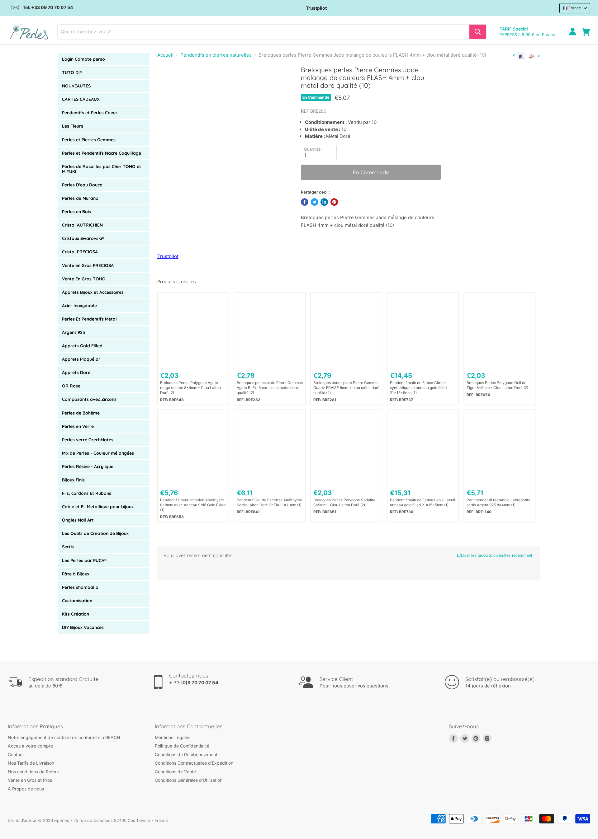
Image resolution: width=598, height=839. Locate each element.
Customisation (77, 600)
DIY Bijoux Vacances (83, 627)
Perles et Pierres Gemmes (89, 140)
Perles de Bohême (81, 413)
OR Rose (71, 386)
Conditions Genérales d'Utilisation (188, 780)
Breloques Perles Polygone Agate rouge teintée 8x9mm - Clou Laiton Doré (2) (190, 387)
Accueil (165, 55)
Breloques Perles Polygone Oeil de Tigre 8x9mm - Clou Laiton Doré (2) (497, 385)
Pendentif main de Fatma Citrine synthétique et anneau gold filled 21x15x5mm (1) (418, 387)
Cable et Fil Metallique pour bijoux (98, 506)
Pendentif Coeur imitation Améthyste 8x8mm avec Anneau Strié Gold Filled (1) (192, 505)
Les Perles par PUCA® (84, 560)
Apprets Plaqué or (81, 359)
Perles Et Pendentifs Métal (89, 319)
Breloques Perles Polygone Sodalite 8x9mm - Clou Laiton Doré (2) (344, 502)
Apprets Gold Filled (82, 346)
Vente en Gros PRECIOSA (88, 265)
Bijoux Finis (73, 480)
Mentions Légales (172, 737)
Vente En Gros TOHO (84, 279)
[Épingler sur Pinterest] (334, 202)
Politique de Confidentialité (182, 745)
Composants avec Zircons (89, 399)
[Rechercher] (477, 32)
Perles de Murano (80, 198)
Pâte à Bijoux (75, 574)
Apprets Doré (76, 372)
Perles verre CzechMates (87, 440)
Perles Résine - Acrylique (87, 466)
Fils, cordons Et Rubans (86, 493)
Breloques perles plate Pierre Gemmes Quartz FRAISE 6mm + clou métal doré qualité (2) (346, 387)
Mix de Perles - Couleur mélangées (98, 453)
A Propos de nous (26, 788)
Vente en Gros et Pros (30, 780)
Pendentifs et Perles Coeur (89, 112)
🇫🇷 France (572, 8)
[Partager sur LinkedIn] (324, 202)
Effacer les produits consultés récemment (494, 555)
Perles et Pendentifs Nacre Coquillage (101, 153)
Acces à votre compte (30, 745)
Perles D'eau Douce (82, 185)
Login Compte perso (83, 59)
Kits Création (75, 614)
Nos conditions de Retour (33, 771)
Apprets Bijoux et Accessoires (93, 292)
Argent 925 (73, 332)
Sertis (68, 547)
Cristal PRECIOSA (80, 252)
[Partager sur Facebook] (304, 202)
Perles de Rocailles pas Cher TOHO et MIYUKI (101, 169)
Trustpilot (316, 8)
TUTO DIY (72, 72)
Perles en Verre (78, 426)
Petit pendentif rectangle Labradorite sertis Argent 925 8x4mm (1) (498, 502)
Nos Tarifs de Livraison (31, 763)
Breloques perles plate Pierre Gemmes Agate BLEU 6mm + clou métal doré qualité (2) (270, 387)
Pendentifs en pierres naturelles (216, 55)
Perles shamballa (80, 587)
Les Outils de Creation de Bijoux (95, 533)
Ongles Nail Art (78, 520)
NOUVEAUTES (76, 86)
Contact (16, 754)
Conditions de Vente (175, 771)
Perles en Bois (76, 211)
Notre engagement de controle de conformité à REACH (64, 737)
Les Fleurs (72, 126)
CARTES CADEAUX (81, 99)
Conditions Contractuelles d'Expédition (194, 763)
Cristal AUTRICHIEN (82, 225)
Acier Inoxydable (79, 305)
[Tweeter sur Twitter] (314, 202)
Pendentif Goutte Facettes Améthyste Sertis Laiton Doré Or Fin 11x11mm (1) (269, 502)
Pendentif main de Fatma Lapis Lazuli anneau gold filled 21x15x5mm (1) (422, 502)
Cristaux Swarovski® (83, 238)
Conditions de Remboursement (186, 754)
